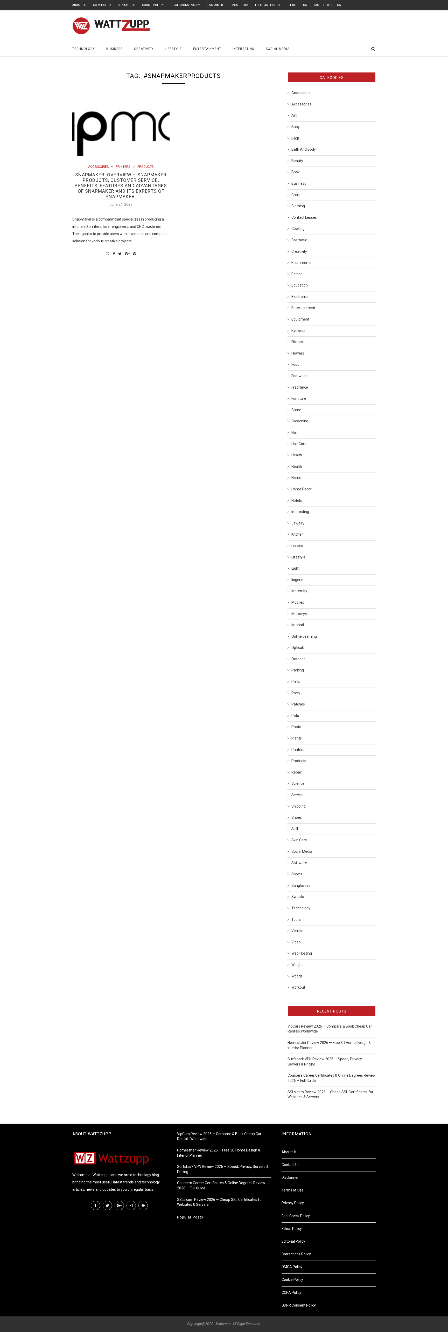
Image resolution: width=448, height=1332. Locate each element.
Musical (297, 625)
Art (294, 115)
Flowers (297, 353)
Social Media (278, 49)
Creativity (143, 49)
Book (295, 172)
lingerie (297, 580)
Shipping (298, 806)
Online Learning (304, 636)
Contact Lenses (304, 217)
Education (299, 285)
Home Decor (301, 489)
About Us (79, 5)
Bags (295, 138)
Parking (297, 670)
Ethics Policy (297, 5)
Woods (297, 976)
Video (296, 942)
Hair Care (298, 444)
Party (295, 693)
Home (296, 478)
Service (297, 795)
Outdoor (298, 659)
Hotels (296, 500)
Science (297, 783)
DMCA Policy (239, 5)
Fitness (297, 342)
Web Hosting (301, 953)
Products (145, 167)
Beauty (297, 161)
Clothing (298, 206)
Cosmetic (299, 240)
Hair (294, 432)
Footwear (299, 376)
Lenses (297, 546)
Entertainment (207, 49)
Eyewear (298, 331)
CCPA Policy (102, 5)
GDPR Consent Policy (299, 1305)
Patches (298, 704)
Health (296, 455)
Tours (296, 919)
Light (295, 568)
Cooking (298, 229)
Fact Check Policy (327, 5)
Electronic (299, 297)
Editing (297, 274)
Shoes (296, 817)
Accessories (98, 167)
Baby (295, 127)
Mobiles (297, 602)
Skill (294, 829)
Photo (296, 727)
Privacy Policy (293, 1203)
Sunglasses (300, 885)
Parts (295, 682)
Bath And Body (303, 149)
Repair (296, 772)
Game (296, 410)
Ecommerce (301, 263)
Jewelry (297, 523)
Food (295, 364)
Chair (295, 195)
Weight (297, 965)
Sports (296, 874)
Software (299, 863)
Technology (83, 49)
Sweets (297, 897)
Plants (296, 738)
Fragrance (299, 387)
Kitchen (297, 534)
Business (114, 49)
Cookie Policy (152, 5)
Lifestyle (173, 49)
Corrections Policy (185, 5)
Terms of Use (293, 1190)
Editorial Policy (267, 5)
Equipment (300, 319)
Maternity (299, 591)
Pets (295, 716)
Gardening (299, 421)
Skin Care (299, 840)
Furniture (298, 398)
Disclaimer (214, 5)
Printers (123, 167)
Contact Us (127, 5)
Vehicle (297, 931)
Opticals (298, 647)
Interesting (243, 49)
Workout (298, 987)
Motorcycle (300, 614)
